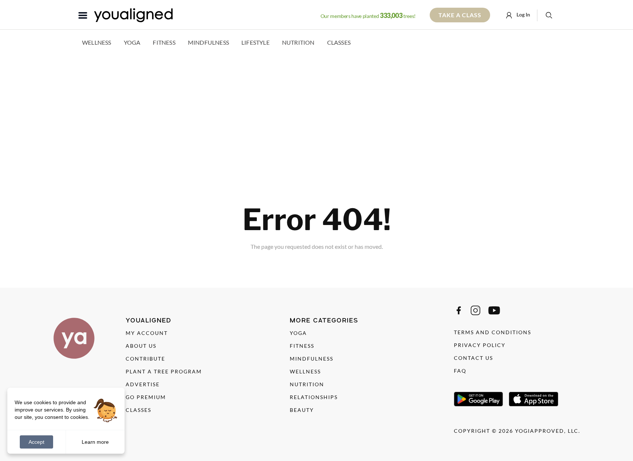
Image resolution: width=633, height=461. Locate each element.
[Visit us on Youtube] (494, 310)
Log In (522, 14)
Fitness (164, 42)
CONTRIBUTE (145, 358)
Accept (36, 442)
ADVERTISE (143, 384)
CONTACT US (473, 358)
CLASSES (138, 410)
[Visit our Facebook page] (458, 310)
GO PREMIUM (146, 397)
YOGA (298, 333)
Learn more (95, 441)
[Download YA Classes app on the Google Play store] (478, 399)
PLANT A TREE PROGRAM (164, 371)
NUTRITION (307, 384)
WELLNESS (305, 371)
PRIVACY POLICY (480, 345)
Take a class (459, 14)
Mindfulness (208, 42)
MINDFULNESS (311, 358)
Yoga (132, 42)
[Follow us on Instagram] (475, 310)
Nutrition (298, 42)
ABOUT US (141, 346)
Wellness (96, 42)
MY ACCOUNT (147, 333)
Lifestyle (255, 42)
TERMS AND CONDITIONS (492, 332)
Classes (339, 42)
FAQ (460, 371)
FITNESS (302, 346)
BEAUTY (302, 410)
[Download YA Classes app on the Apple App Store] (533, 399)
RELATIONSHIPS (314, 397)
